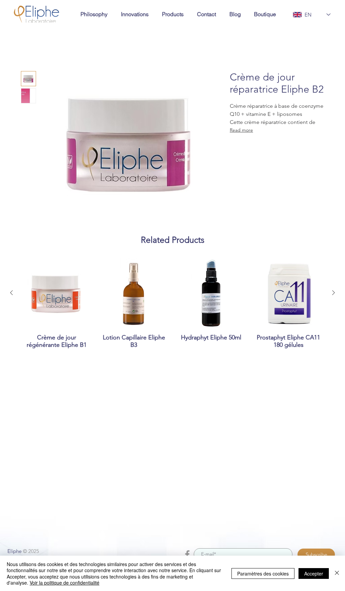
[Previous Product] (11, 293)
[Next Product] (334, 293)
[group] (172, 306)
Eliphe (14, 551)
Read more (241, 130)
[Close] (337, 573)
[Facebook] (187, 554)
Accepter (313, 573)
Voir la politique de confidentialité (64, 582)
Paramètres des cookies (263, 573)
